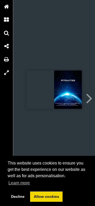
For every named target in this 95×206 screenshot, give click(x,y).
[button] (6, 6)
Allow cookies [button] (46, 196)
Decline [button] (18, 196)
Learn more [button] (19, 183)
